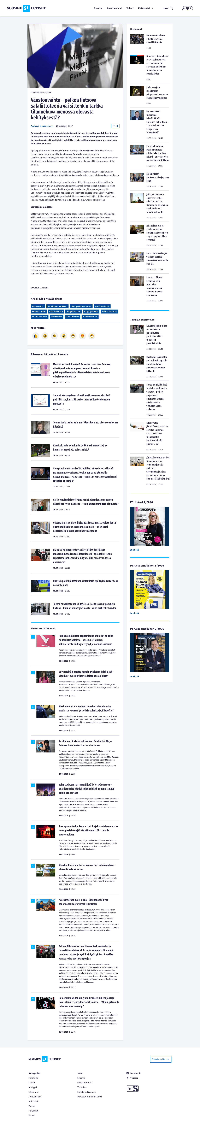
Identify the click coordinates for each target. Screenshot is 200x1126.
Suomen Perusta (39, 316)
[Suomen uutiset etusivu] (22, 8)
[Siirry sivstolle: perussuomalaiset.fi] (148, 1088)
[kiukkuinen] (63, 335)
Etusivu (98, 8)
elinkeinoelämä (102, 306)
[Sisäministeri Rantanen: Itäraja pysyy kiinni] (137, 180)
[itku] (54, 335)
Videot (130, 8)
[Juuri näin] (35, 335)
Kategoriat (144, 8)
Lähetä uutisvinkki (86, 1092)
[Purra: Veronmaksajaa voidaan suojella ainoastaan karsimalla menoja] (137, 261)
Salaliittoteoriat (109, 311)
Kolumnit (33, 1110)
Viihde (32, 1115)
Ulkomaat (34, 1092)
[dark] (184, 8)
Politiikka (33, 1078)
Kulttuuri (33, 1101)
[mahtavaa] (73, 335)
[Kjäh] (91, 335)
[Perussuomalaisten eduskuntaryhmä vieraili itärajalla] (137, 42)
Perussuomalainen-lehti (89, 1096)
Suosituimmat (114, 8)
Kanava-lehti (38, 306)
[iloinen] (44, 335)
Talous (32, 1082)
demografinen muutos (81, 306)
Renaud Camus (39, 311)
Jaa (114, 126)
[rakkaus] (82, 335)
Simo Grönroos (72, 316)
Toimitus (81, 1087)
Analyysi (35, 126)
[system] (187, 8)
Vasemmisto (56, 316)
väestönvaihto (56, 311)
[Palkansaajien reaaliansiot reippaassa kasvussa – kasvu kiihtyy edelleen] (137, 95)
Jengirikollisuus (73, 311)
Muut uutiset (46, 126)
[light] (190, 8)
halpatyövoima (91, 311)
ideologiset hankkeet (57, 306)
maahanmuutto (90, 316)
